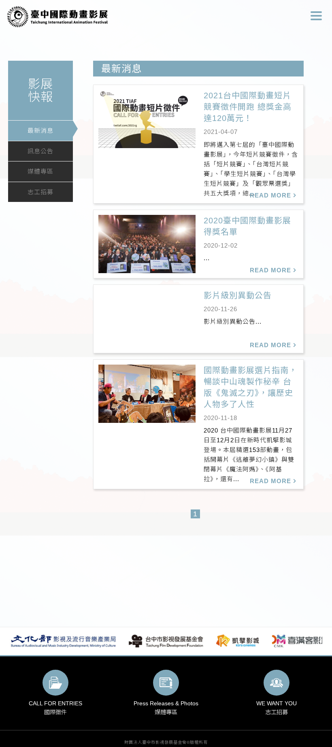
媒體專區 (40, 171)
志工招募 (40, 192)
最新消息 (40, 130)
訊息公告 (40, 151)
